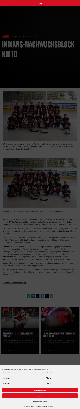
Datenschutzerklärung (42, 406)
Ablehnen (40, 396)
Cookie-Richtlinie (29, 406)
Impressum (53, 406)
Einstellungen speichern (40, 402)
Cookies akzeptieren (40, 390)
